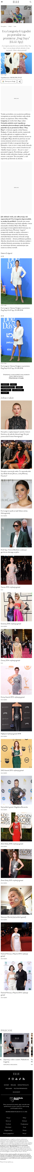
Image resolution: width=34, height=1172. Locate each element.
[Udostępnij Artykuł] (19, 81)
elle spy (5, 393)
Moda (13, 384)
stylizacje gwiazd (8, 387)
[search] (30, 2)
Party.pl (8, 1118)
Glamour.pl (8, 1121)
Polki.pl (24, 1118)
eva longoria (18, 390)
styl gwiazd (6, 390)
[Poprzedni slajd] (1, 1045)
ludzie (19, 387)
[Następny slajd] (31, 1045)
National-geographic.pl (8, 1133)
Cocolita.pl (8, 1124)
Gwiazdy (5, 384)
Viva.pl (24, 1127)
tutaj (12, 1162)
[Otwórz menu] (2, 2)
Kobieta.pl (24, 1121)
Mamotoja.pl (8, 1127)
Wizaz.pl (24, 1130)
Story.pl (24, 1133)
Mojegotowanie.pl (8, 1130)
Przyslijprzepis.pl (24, 1124)
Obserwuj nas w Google (10, 81)
